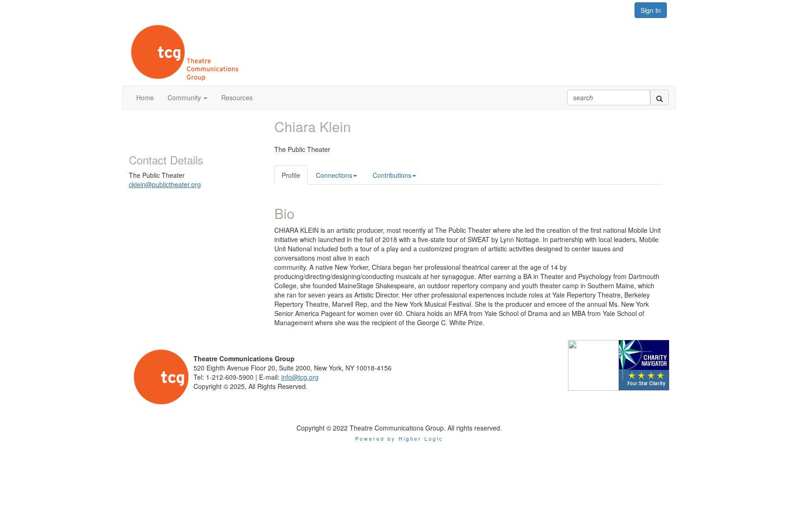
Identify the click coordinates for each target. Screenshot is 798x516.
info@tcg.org (300, 377)
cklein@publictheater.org (165, 184)
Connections (334, 175)
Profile (291, 175)
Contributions (392, 175)
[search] (659, 97)
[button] (187, 97)
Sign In (651, 10)
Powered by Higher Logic (399, 438)
